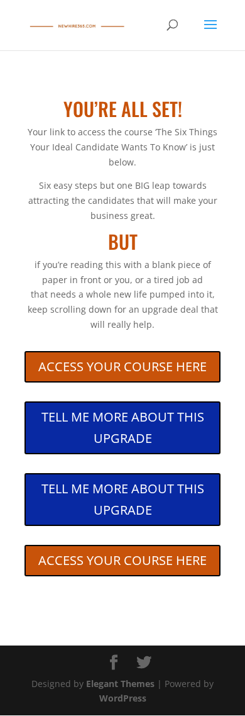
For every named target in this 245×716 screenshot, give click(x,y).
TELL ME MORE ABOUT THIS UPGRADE (122, 427)
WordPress (122, 698)
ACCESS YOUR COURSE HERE (122, 366)
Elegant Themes (120, 684)
